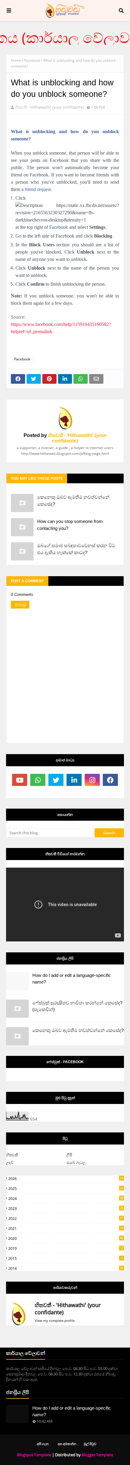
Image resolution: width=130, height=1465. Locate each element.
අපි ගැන (43, 1443)
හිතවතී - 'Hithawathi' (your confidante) (49, 107)
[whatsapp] (37, 780)
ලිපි (69, 1155)
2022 (65, 1218)
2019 (65, 1248)
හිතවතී (12, 1155)
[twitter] (55, 780)
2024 (65, 1198)
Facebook (32, 60)
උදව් (10, 1162)
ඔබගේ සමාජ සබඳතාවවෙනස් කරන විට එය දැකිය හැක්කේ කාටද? (76, 549)
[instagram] (92, 780)
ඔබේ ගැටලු (76, 1162)
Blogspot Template (34, 1454)
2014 (65, 1268)
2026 (65, 1178)
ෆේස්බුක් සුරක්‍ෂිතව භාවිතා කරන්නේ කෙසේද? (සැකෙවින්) (77, 1006)
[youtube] (19, 780)
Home (16, 60)
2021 (65, 1228)
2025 (65, 1188)
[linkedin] (74, 780)
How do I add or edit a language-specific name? (71, 979)
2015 (65, 1258)
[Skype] (37, 792)
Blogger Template (97, 1454)
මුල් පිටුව (90, 1443)
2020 (65, 1238)
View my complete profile (55, 1320)
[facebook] (110, 780)
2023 (65, 1208)
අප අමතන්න (67, 1443)
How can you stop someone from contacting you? (70, 525)
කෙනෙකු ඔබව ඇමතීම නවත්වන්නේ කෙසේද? (73, 500)
